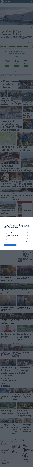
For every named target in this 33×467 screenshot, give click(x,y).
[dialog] (16, 233)
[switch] (27, 232)
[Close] (31, 219)
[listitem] (16, 230)
